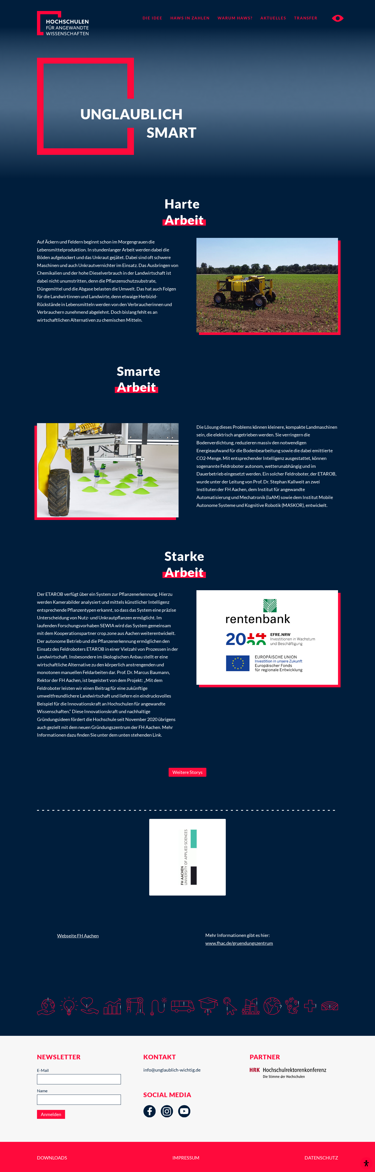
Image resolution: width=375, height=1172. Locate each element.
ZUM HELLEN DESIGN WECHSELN (338, 18)
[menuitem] (152, 18)
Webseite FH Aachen (78, 935)
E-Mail (43, 1070)
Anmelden (51, 1114)
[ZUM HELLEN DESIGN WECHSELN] (332, 18)
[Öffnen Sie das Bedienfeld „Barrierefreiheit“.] (366, 1163)
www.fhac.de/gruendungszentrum (239, 943)
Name (42, 1090)
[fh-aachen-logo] (187, 857)
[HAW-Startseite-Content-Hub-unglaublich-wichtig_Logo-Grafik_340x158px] (72, 27)
